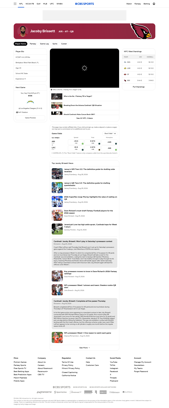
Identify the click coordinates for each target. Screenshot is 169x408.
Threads (113, 378)
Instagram (114, 368)
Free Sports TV (20, 368)
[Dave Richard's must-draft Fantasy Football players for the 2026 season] (57, 215)
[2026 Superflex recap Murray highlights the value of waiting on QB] (57, 201)
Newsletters (139, 365)
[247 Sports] (44, 392)
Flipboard (114, 381)
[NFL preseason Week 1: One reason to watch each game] (57, 337)
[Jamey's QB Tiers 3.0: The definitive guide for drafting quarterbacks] (57, 187)
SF (128, 74)
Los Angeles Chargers (28, 108)
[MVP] (103, 391)
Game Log (44, 44)
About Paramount (45, 368)
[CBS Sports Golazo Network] (103, 387)
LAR (128, 68)
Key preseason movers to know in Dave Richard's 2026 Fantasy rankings (90, 272)
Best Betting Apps (21, 371)
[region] (84, 68)
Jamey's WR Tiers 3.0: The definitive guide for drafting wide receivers (89, 170)
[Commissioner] (90, 391)
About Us (42, 362)
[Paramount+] (75, 391)
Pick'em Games (20, 362)
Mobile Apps (19, 381)
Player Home (20, 44)
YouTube (113, 362)
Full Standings (139, 87)
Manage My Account (142, 362)
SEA (128, 62)
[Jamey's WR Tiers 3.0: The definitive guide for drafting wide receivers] (57, 173)
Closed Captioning (69, 372)
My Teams (138, 368)
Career (64, 44)
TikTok (112, 365)
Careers (41, 365)
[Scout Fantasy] (114, 392)
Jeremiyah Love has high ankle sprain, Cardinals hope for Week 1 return (90, 225)
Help (88, 362)
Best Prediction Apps (22, 374)
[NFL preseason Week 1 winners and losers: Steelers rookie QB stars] (57, 289)
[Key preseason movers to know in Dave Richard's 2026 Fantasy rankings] (57, 275)
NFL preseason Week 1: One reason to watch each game (87, 333)
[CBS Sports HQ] (80, 387)
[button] (15, 3)
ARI (128, 81)
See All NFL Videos (84, 118)
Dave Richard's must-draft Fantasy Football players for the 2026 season (88, 212)
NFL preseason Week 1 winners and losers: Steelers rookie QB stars (90, 286)
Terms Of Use (67, 362)
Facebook (114, 371)
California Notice (69, 375)
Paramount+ (43, 371)
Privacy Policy (67, 365)
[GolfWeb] (127, 392)
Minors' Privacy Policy (71, 368)
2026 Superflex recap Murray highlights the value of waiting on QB (90, 198)
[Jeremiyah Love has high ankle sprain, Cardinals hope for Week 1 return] (57, 229)
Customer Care (92, 365)
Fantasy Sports (20, 365)
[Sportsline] (60, 392)
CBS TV (41, 374)
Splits (55, 44)
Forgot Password (141, 371)
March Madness (20, 378)
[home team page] (30, 102)
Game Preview (30, 118)
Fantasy (33, 44)
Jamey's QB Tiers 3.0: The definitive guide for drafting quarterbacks (87, 184)
